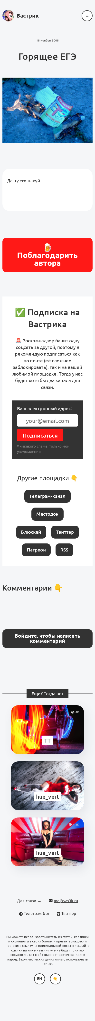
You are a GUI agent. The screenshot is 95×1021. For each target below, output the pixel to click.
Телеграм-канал (47, 496)
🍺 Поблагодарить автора (47, 255)
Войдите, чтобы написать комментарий (47, 638)
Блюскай (31, 532)
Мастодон (47, 514)
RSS (64, 549)
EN (39, 978)
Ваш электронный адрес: (44, 408)
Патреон (36, 549)
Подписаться (40, 435)
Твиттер (65, 532)
